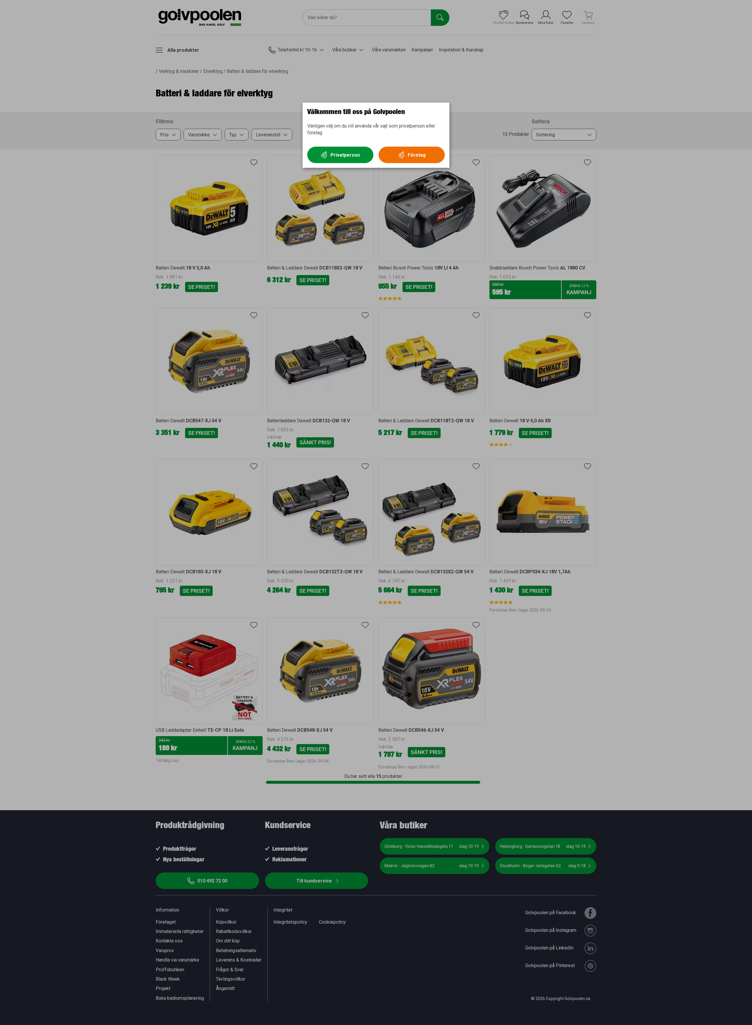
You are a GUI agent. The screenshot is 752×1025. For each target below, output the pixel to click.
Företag (417, 155)
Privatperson (345, 155)
